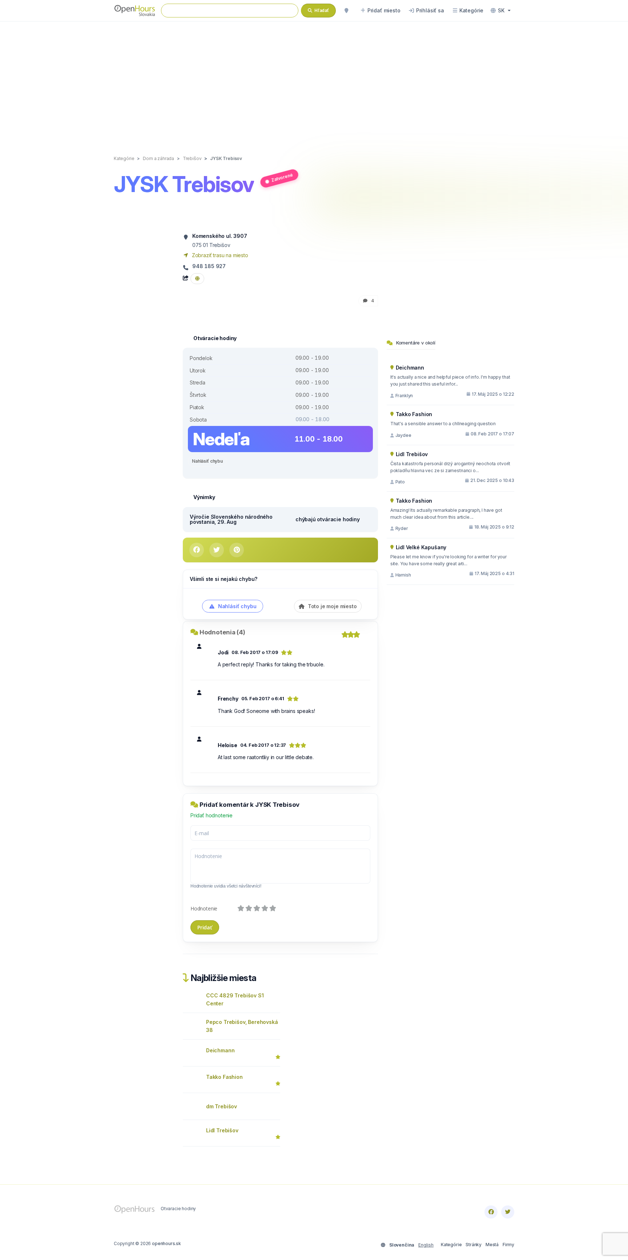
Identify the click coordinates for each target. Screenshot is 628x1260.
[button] (500, 10)
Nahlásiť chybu (207, 461)
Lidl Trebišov (222, 1130)
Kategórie (451, 1244)
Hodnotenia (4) (222, 632)
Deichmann (220, 1050)
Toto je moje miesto (331, 606)
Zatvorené (281, 177)
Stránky (474, 1244)
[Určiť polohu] (346, 10)
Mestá (492, 1244)
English (426, 1245)
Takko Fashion (224, 1077)
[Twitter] (507, 1212)
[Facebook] (491, 1212)
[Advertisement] (314, 81)
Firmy (508, 1244)
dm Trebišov (221, 1106)
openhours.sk (166, 1243)
